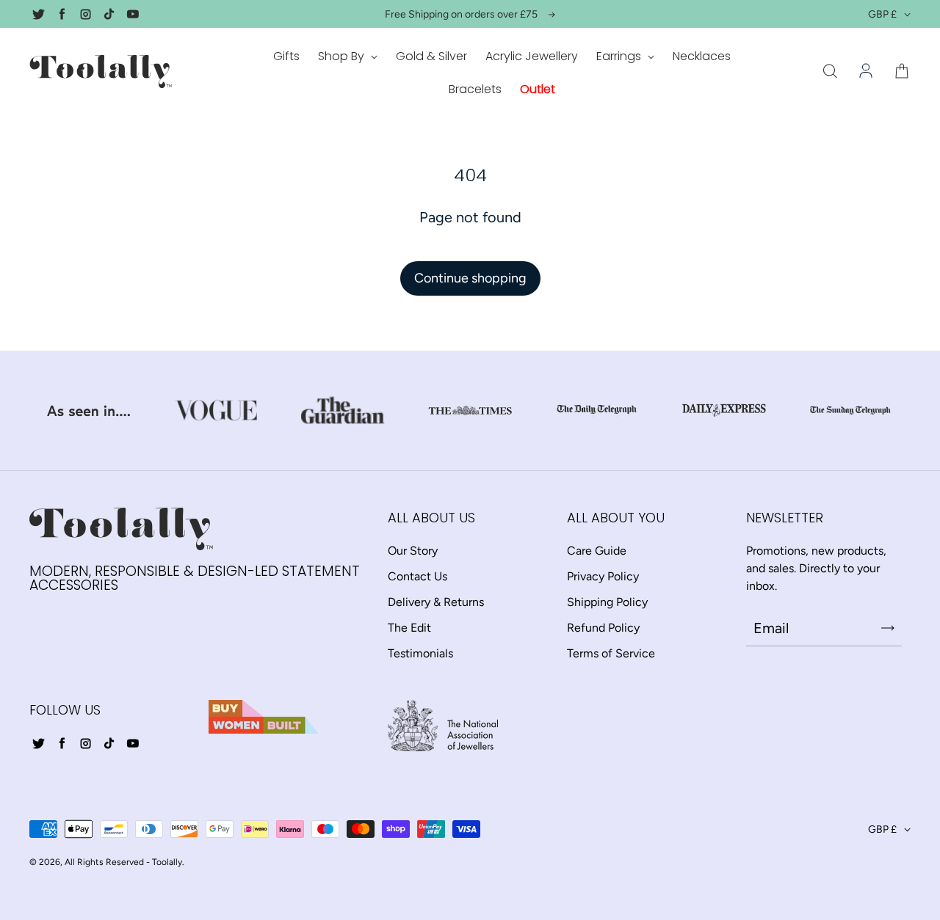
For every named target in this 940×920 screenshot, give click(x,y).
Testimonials (420, 653)
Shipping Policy (607, 602)
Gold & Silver (431, 56)
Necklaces (702, 56)
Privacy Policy (603, 576)
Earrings (620, 56)
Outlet (537, 89)
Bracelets (475, 89)
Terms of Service (611, 653)
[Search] (830, 72)
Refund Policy (603, 628)
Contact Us (417, 576)
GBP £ (882, 14)
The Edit (409, 628)
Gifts (286, 56)
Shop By (342, 56)
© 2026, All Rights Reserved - (89, 862)
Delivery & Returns (436, 602)
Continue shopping (470, 278)
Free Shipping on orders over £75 (461, 14)
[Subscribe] (887, 628)
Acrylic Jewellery (531, 56)
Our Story (413, 551)
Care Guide (596, 551)
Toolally (167, 862)
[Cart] (902, 72)
